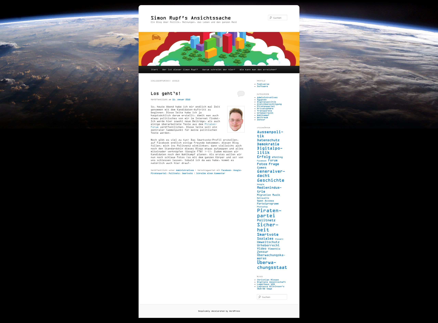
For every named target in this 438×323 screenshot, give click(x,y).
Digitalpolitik (266, 102)
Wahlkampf (263, 115)
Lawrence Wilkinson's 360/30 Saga (270, 287)
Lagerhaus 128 (266, 284)
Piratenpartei (158, 173)
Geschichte (270, 180)
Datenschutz (268, 140)
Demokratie (268, 144)
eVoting (277, 157)
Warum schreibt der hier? (218, 69)
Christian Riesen (268, 280)
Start (154, 69)
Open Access (265, 200)
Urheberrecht (265, 113)
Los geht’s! (166, 93)
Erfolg (263, 156)
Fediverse (263, 84)
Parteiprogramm (268, 203)
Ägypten (262, 99)
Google (237, 170)
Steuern (279, 239)
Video (261, 248)
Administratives (185, 170)
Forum (273, 160)
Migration (264, 194)
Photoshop (262, 207)
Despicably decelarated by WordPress (219, 311)
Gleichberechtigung (269, 104)
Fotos (262, 164)
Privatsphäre (265, 108)
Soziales (265, 238)
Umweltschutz (268, 242)
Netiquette (263, 198)
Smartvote (187, 173)
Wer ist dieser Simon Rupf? (180, 69)
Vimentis (274, 248)
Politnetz (174, 173)
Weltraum (262, 117)
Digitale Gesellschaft (271, 282)
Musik (276, 194)
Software (262, 86)
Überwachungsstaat (272, 265)
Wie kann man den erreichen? (258, 69)
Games (261, 167)
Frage (274, 164)
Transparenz (264, 111)
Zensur (261, 119)
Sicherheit (268, 227)
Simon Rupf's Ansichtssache (191, 17)
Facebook (226, 170)
